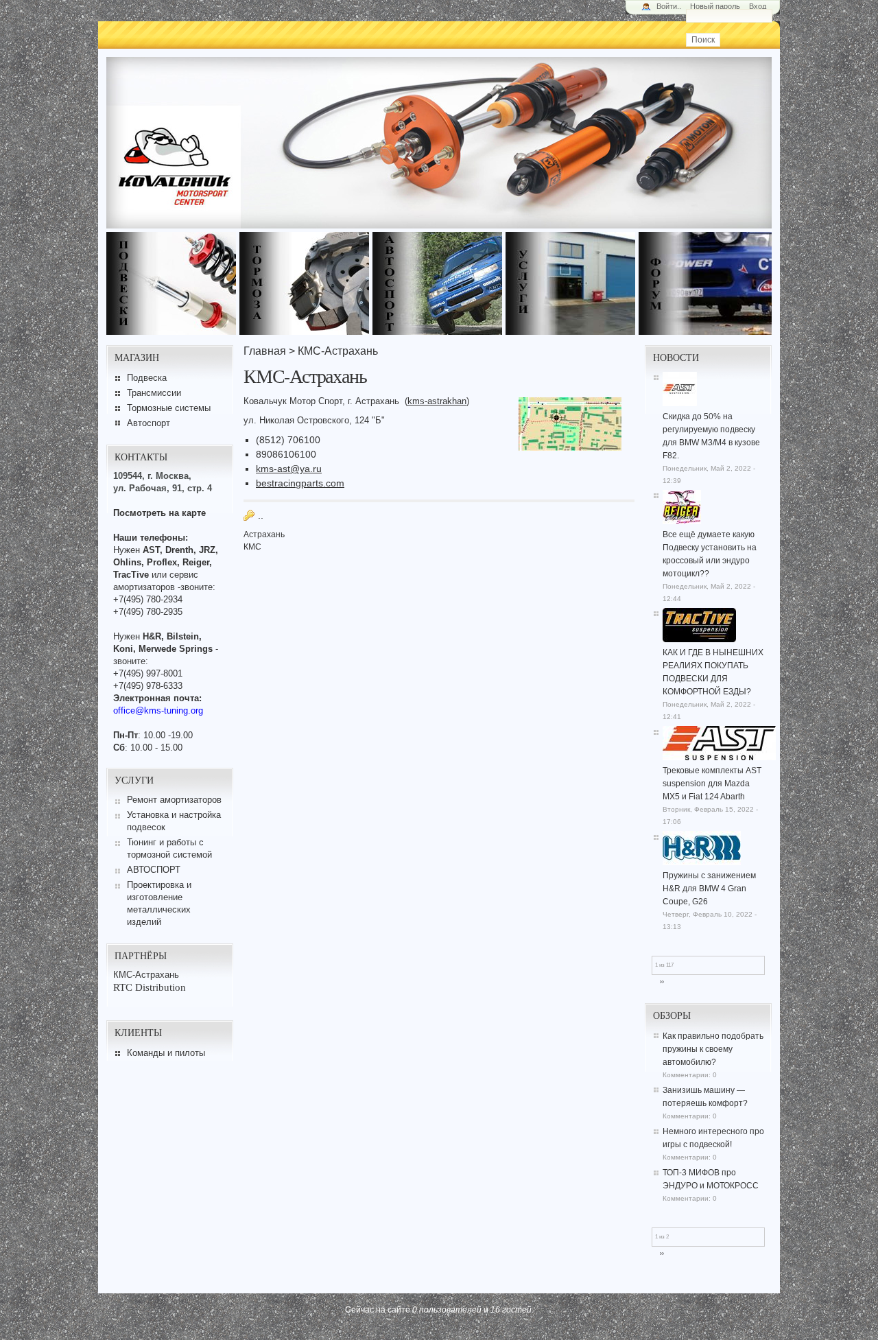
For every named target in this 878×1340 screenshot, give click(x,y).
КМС (252, 547)
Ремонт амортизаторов (174, 800)
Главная (265, 351)
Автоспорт (148, 423)
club (705, 283)
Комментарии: (688, 1075)
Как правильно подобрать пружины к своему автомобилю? (713, 1049)
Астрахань (264, 534)
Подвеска (147, 378)
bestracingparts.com (300, 483)
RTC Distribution (149, 987)
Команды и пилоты (166, 1053)
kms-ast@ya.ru (289, 468)
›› (662, 981)
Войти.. (668, 6)
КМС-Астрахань (146, 974)
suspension (172, 283)
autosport (439, 283)
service (572, 283)
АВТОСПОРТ (153, 870)
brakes (305, 283)
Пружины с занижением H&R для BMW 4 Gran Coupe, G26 (709, 888)
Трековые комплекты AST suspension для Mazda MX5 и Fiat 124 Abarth (712, 783)
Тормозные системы (169, 408)
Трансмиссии (154, 393)
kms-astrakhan (436, 401)
